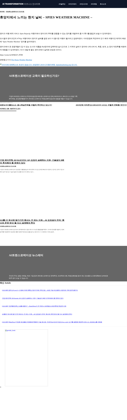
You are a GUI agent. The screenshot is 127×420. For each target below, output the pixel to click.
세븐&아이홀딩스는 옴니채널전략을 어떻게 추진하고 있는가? (26, 105)
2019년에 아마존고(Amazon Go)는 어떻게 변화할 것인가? (101, 105)
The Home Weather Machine (21, 60)
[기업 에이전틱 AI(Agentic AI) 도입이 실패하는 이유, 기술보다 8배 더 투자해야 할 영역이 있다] (32, 135)
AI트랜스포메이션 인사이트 (15, 11)
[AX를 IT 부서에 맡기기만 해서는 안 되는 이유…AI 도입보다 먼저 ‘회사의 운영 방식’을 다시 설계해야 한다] (32, 195)
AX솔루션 (62, 4)
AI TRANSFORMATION (21, 4)
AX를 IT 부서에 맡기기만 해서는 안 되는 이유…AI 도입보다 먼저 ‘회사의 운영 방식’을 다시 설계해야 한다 (37, 314)
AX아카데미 (72, 4)
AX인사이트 (84, 4)
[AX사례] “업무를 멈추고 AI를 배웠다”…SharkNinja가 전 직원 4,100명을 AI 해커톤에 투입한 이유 (34, 306)
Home (2, 11)
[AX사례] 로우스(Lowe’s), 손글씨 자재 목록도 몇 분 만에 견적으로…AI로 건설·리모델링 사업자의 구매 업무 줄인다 (40, 290)
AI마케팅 (94, 4)
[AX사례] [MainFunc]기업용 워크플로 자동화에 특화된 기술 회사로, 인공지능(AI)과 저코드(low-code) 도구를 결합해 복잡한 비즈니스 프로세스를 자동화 (52, 322)
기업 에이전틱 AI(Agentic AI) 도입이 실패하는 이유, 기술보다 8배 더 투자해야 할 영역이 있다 (32, 298)
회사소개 (103, 4)
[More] (73, 23)
